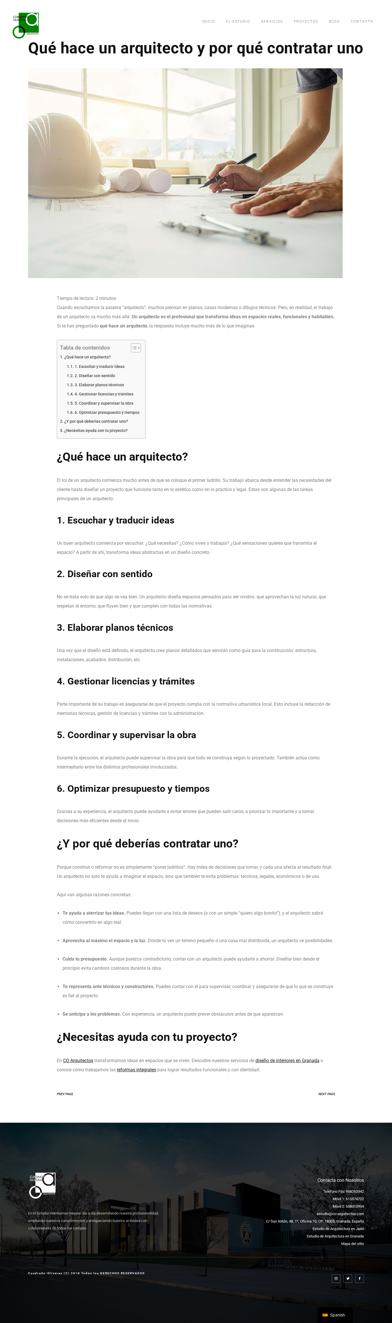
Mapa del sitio (352, 1243)
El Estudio (238, 22)
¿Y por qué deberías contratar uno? (96, 421)
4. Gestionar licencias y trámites (104, 394)
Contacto (362, 22)
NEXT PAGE (327, 1094)
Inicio (208, 22)
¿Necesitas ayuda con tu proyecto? (96, 430)
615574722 (355, 1199)
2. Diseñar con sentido (95, 375)
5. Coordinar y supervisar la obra (104, 403)
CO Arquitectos (78, 1060)
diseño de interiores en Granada (287, 1060)
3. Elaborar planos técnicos (99, 385)
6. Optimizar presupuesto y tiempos (107, 412)
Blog (334, 22)
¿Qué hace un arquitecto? (87, 357)
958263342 (355, 1191)
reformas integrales (136, 1069)
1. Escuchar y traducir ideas (100, 366)
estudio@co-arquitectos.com (340, 1214)
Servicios (272, 22)
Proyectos (306, 22)
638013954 (355, 1206)
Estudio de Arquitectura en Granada (335, 1236)
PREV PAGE (65, 1094)
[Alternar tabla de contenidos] (133, 348)
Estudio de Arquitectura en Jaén (338, 1229)
